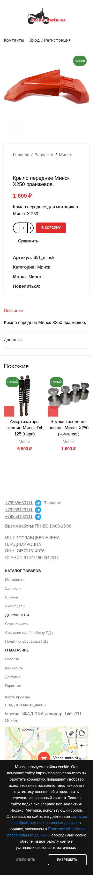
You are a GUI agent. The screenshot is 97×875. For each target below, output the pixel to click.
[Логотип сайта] (46, 15)
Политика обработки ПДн (26, 641)
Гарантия (13, 686)
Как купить (14, 668)
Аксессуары (15, 606)
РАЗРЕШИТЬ (67, 860)
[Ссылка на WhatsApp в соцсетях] (50, 286)
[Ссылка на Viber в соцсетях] (68, 286)
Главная (21, 154)
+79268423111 (19, 510)
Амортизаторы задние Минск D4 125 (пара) (24, 427)
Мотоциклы (14, 579)
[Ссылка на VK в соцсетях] (56, 286)
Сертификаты (16, 624)
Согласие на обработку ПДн (29, 633)
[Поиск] (87, 40)
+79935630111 (19, 503)
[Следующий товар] (28, 167)
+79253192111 (19, 516)
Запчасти (44, 154)
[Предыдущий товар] (16, 167)
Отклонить (26, 860)
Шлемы (11, 597)
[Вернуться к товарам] (22, 167)
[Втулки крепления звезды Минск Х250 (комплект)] (68, 396)
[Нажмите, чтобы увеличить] (13, 129)
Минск (65, 154)
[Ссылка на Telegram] (62, 286)
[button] (9, 411)
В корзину (51, 228)
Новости (12, 659)
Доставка (12, 677)
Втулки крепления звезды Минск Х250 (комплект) (68, 427)
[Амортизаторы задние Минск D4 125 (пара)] (24, 396)
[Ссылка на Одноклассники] (43, 286)
